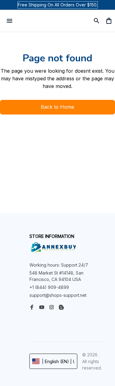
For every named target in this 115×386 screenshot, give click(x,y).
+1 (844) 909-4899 (49, 287)
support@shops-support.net (57, 295)
